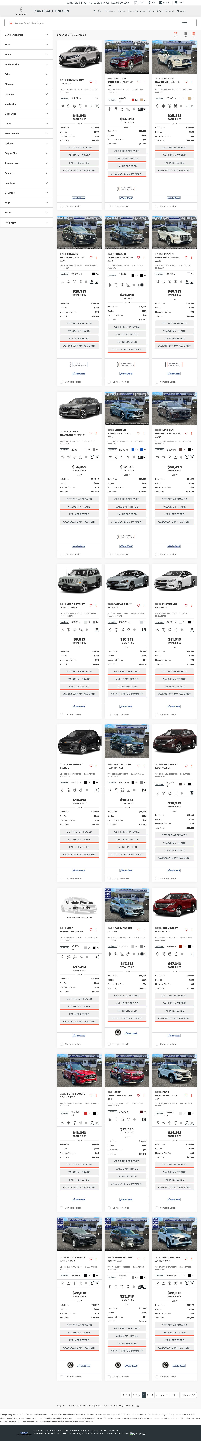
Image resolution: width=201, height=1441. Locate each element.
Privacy (85, 1430)
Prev (137, 1395)
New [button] (100, 10)
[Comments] (92, 106)
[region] (79, 134)
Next (163, 1395)
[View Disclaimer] (86, 106)
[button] (99, 57)
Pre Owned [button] (110, 10)
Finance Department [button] (137, 10)
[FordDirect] (24, 1433)
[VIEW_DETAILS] (79, 905)
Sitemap (74, 1430)
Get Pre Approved (79, 147)
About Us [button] (181, 10)
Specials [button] (121, 10)
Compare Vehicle (73, 206)
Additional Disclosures (105, 1430)
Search (184, 22)
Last (174, 1395)
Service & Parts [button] (156, 10)
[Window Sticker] (97, 106)
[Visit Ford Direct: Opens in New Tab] (138, 1433)
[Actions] (96, 81)
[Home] (94, 11)
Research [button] (170, 10)
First (127, 1395)
